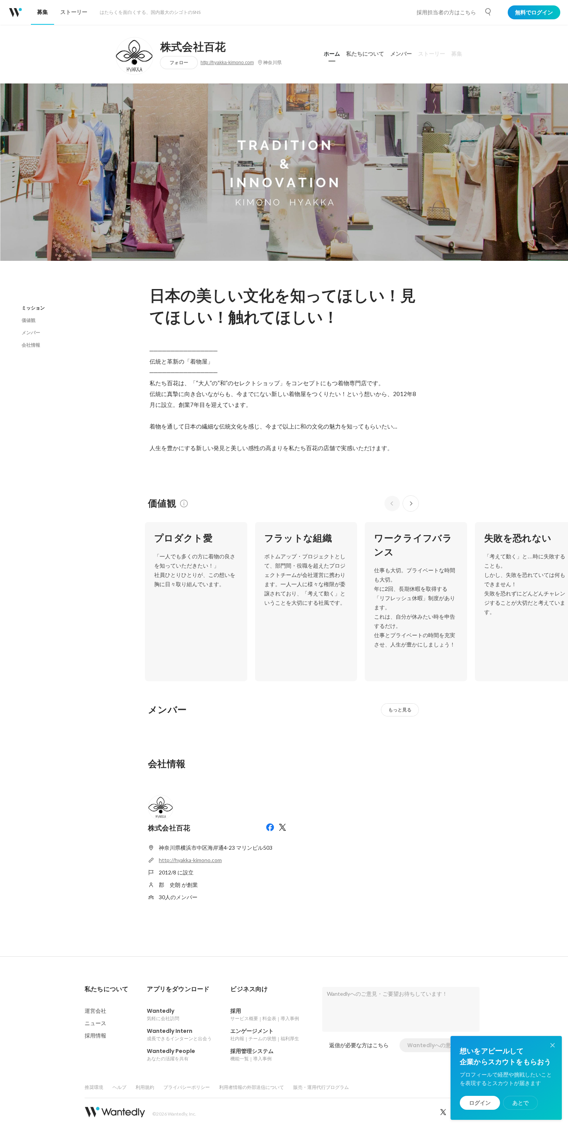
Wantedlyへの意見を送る (440, 1045)
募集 (456, 54)
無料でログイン (534, 12)
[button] (106, 989)
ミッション (33, 307)
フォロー (179, 62)
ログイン (480, 1103)
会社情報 (31, 345)
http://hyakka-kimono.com (227, 62)
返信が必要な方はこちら (359, 1045)
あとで (520, 1103)
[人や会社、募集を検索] (488, 12)
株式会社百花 (193, 47)
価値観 (29, 320)
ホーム (332, 54)
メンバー (401, 54)
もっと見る (400, 709)
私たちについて (365, 54)
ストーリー (431, 54)
